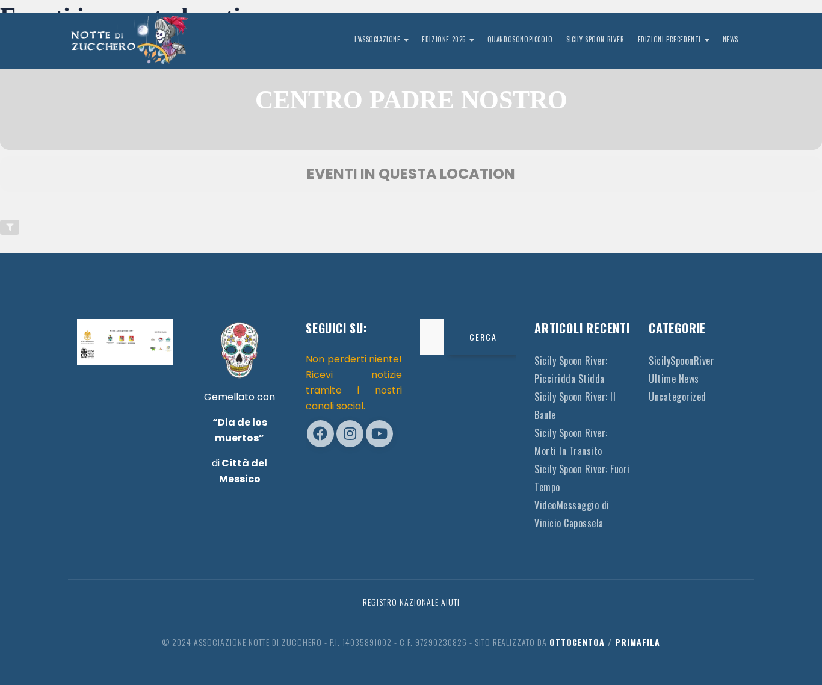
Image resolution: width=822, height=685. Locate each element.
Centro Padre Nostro (411, 100)
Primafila (637, 642)
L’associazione (378, 39)
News (730, 39)
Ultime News (674, 378)
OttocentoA (577, 642)
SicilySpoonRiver (681, 360)
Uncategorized (677, 396)
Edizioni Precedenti (670, 39)
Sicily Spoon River (595, 39)
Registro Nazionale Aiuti (411, 601)
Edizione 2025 (445, 39)
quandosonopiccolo (520, 39)
